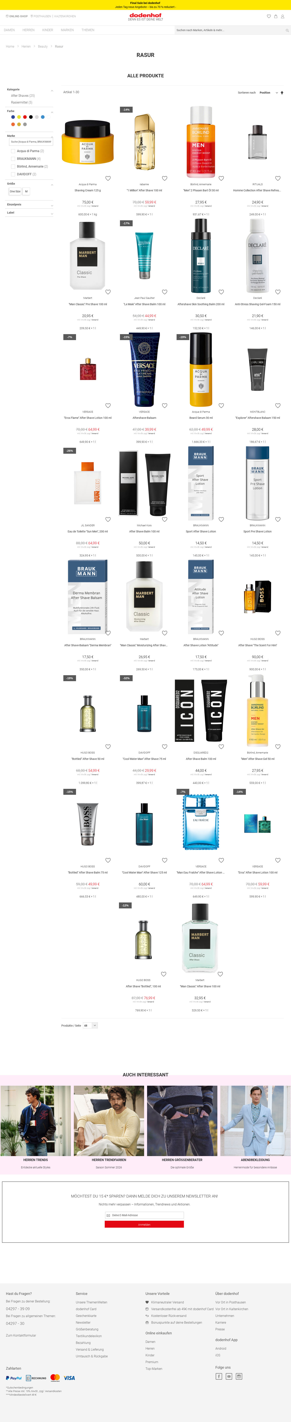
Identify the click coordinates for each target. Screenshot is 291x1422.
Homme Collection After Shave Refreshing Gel (258, 190)
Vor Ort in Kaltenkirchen (231, 1309)
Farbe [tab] (10, 111)
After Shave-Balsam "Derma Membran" (87, 645)
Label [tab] (10, 212)
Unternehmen (224, 1316)
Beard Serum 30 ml (201, 417)
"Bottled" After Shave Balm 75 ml (87, 872)
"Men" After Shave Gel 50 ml (257, 758)
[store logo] (145, 15)
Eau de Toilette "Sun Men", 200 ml (88, 531)
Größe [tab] (11, 183)
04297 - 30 (15, 1323)
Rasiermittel (21, 102)
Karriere (220, 1322)
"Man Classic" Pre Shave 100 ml (88, 304)
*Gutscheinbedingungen (19, 1387)
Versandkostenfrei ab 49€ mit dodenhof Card (182, 1309)
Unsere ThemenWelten (91, 1302)
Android (220, 1348)
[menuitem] (9, 30)
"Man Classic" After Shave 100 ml (200, 986)
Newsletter (83, 1322)
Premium (152, 1362)
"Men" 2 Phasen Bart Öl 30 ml (201, 190)
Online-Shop (18, 16)
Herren (26, 46)
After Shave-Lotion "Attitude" (201, 645)
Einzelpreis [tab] (14, 204)
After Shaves (22, 96)
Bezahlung (83, 1343)
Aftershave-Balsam (144, 417)
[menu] (145, 30)
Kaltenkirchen (65, 16)
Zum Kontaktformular (21, 1335)
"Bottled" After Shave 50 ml (87, 758)
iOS (217, 1355)
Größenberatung (87, 1329)
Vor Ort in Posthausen (230, 1302)
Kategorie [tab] (13, 89)
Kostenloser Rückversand (168, 1316)
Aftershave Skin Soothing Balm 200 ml (201, 304)
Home (10, 46)
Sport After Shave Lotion (201, 531)
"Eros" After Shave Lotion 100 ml (257, 872)
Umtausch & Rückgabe (92, 1356)
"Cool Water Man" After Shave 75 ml (144, 758)
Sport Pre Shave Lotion (257, 531)
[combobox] (233, 30)
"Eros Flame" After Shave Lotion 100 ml (87, 417)
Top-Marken (154, 1369)
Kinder (150, 1355)
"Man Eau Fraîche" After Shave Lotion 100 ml (202, 872)
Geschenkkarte (86, 1316)
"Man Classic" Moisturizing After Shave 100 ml (145, 645)
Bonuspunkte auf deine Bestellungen (176, 1322)
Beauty (43, 46)
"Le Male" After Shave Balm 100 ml (144, 304)
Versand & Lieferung (90, 1349)
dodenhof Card (86, 1309)
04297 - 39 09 (18, 1308)
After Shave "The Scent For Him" (257, 645)
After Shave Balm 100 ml (144, 531)
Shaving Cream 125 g (88, 190)
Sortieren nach (247, 92)
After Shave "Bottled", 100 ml (143, 986)
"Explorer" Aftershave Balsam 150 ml (257, 417)
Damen (150, 1342)
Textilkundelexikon (89, 1336)
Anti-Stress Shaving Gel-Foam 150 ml (257, 304)
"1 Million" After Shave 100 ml (144, 190)
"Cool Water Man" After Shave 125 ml (144, 872)
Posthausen (42, 16)
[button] (108, 178)
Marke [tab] (11, 135)
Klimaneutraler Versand (167, 1302)
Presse (220, 1329)
